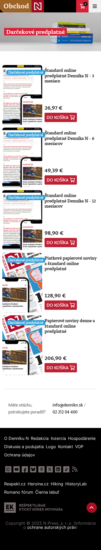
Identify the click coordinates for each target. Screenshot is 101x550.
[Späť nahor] (91, 507)
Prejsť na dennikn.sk (70, 6)
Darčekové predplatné (25, 72)
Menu (95, 6)
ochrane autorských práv (51, 527)
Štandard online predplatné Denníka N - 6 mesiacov (69, 138)
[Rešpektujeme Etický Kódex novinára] (33, 507)
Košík (85, 4)
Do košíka (58, 117)
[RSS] (74, 469)
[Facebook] (25, 469)
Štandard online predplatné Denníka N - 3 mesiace (69, 75)
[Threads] (41, 469)
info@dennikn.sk (68, 405)
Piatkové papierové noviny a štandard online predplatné (71, 263)
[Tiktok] (66, 469)
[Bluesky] (33, 469)
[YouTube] (16, 469)
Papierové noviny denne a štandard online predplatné (70, 326)
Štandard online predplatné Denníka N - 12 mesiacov (70, 201)
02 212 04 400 (65, 412)
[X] (50, 469)
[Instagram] (8, 469)
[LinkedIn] (58, 469)
